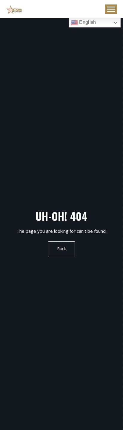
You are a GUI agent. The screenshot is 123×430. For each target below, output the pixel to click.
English (87, 22)
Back (61, 248)
